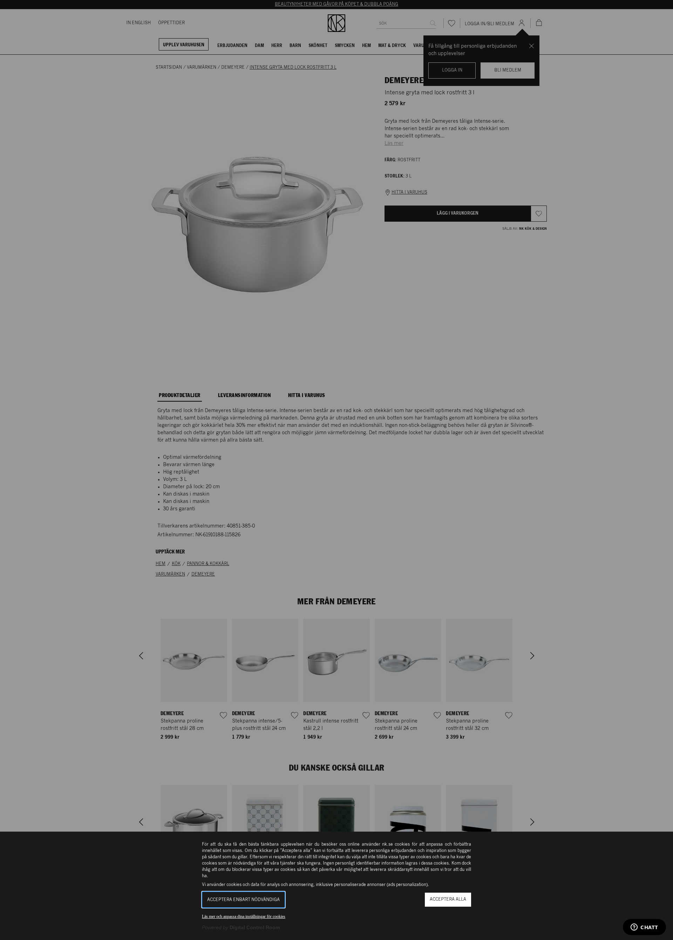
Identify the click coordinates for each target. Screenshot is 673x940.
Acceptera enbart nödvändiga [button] (243, 900)
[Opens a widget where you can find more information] (644, 927)
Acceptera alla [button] (448, 899)
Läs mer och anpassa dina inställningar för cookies (243, 916)
